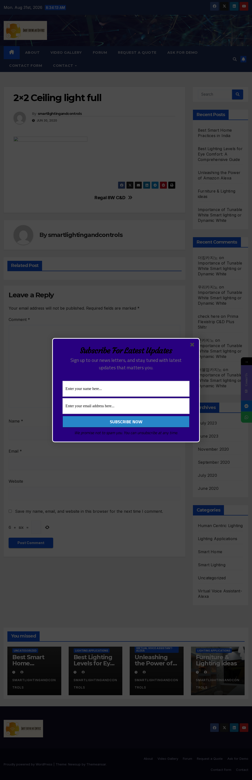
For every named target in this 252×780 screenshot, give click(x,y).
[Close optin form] (193, 346)
